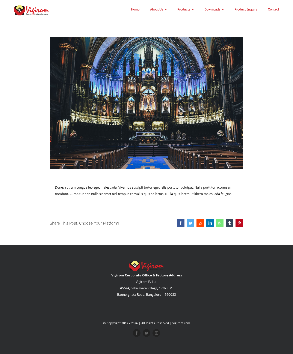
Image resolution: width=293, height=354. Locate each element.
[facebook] (136, 333)
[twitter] (146, 333)
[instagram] (156, 333)
